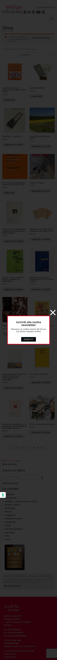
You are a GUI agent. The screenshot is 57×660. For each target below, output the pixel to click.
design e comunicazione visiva (21, 501)
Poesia (8, 511)
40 (33, 448)
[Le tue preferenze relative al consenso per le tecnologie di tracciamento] (3, 495)
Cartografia (11, 498)
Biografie (9, 494)
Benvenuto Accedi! (11, 461)
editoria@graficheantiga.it (15, 636)
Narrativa (10, 532)
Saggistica (10, 515)
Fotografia (10, 522)
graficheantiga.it (45, 7)
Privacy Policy (9, 654)
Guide (8, 525)
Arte (7, 536)
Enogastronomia (13, 518)
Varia (7, 539)
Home (4, 31)
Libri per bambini (14, 529)
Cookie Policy (9, 657)
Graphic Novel (12, 504)
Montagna (10, 508)
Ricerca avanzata (10, 483)
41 (38, 448)
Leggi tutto (9, 100)
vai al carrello (11, 464)
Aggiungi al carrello (13, 144)
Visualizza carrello (40, 38)
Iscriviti (28, 339)
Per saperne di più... (13, 585)
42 (42, 448)
